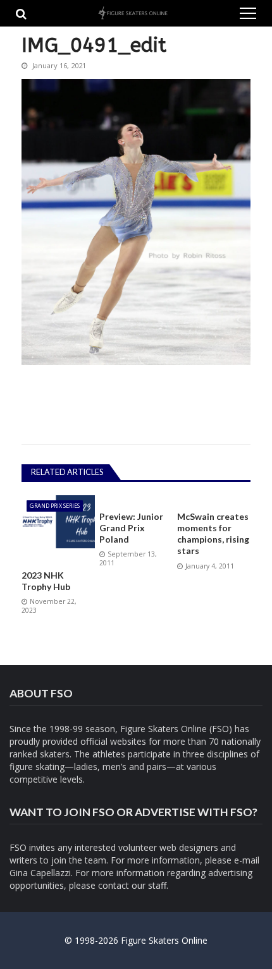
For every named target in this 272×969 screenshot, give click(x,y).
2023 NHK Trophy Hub (46, 581)
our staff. (150, 885)
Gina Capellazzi (40, 873)
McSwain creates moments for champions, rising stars (213, 534)
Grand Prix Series (55, 506)
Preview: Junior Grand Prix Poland (131, 528)
